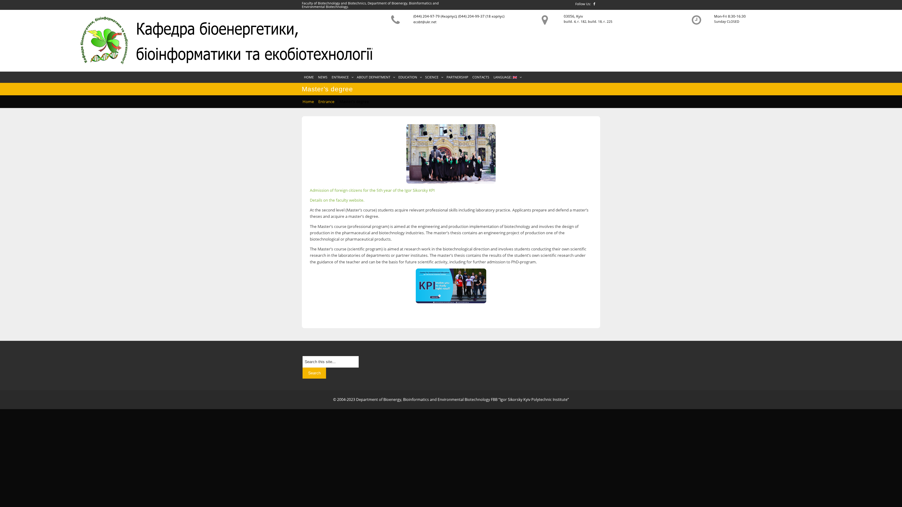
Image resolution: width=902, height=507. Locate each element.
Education (407, 77)
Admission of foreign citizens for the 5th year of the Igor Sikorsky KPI (373, 190)
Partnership (457, 77)
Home (309, 77)
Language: (503, 77)
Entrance (340, 77)
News (322, 77)
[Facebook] (594, 4)
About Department (373, 77)
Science (432, 77)
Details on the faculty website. (337, 200)
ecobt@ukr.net (424, 22)
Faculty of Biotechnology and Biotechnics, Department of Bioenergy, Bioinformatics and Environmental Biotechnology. (370, 5)
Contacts (480, 77)
